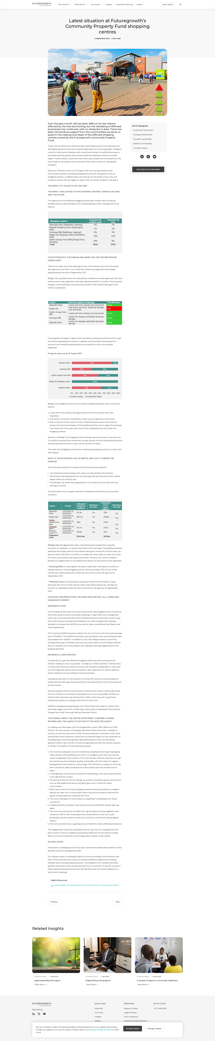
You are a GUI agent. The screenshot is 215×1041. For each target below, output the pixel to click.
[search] (180, 4)
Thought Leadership (142, 139)
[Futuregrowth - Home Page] (41, 1004)
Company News (140, 148)
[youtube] (44, 1014)
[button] (132, 1028)
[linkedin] (33, 1014)
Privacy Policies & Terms (101, 1030)
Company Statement (142, 135)
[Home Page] (41, 4)
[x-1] (39, 1014)
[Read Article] (56, 962)
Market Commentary (142, 144)
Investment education (143, 130)
